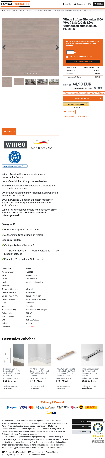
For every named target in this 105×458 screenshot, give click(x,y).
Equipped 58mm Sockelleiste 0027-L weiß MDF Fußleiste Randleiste (11, 372)
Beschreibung (9, 131)
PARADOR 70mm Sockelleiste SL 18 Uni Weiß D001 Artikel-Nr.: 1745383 (39, 372)
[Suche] (58, 4)
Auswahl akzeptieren (87, 432)
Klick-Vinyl (32, 10)
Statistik (22, 452)
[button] (76, 105)
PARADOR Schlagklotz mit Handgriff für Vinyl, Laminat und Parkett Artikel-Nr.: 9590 (65, 372)
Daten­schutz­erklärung (53, 448)
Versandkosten (8, 388)
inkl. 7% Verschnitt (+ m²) (81, 57)
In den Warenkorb (82, 98)
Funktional (21, 455)
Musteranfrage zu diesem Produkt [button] (78, 117)
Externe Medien (52, 452)
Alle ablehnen (87, 427)
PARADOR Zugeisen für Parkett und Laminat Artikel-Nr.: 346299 (90, 372)
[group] (13, 355)
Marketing (36, 452)
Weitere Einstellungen (36, 455)
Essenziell (10, 452)
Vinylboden (22, 10)
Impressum (43, 445)
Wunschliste (70, 112)
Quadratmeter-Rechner (83, 61)
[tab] (9, 131)
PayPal (9, 455)
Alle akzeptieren (87, 421)
